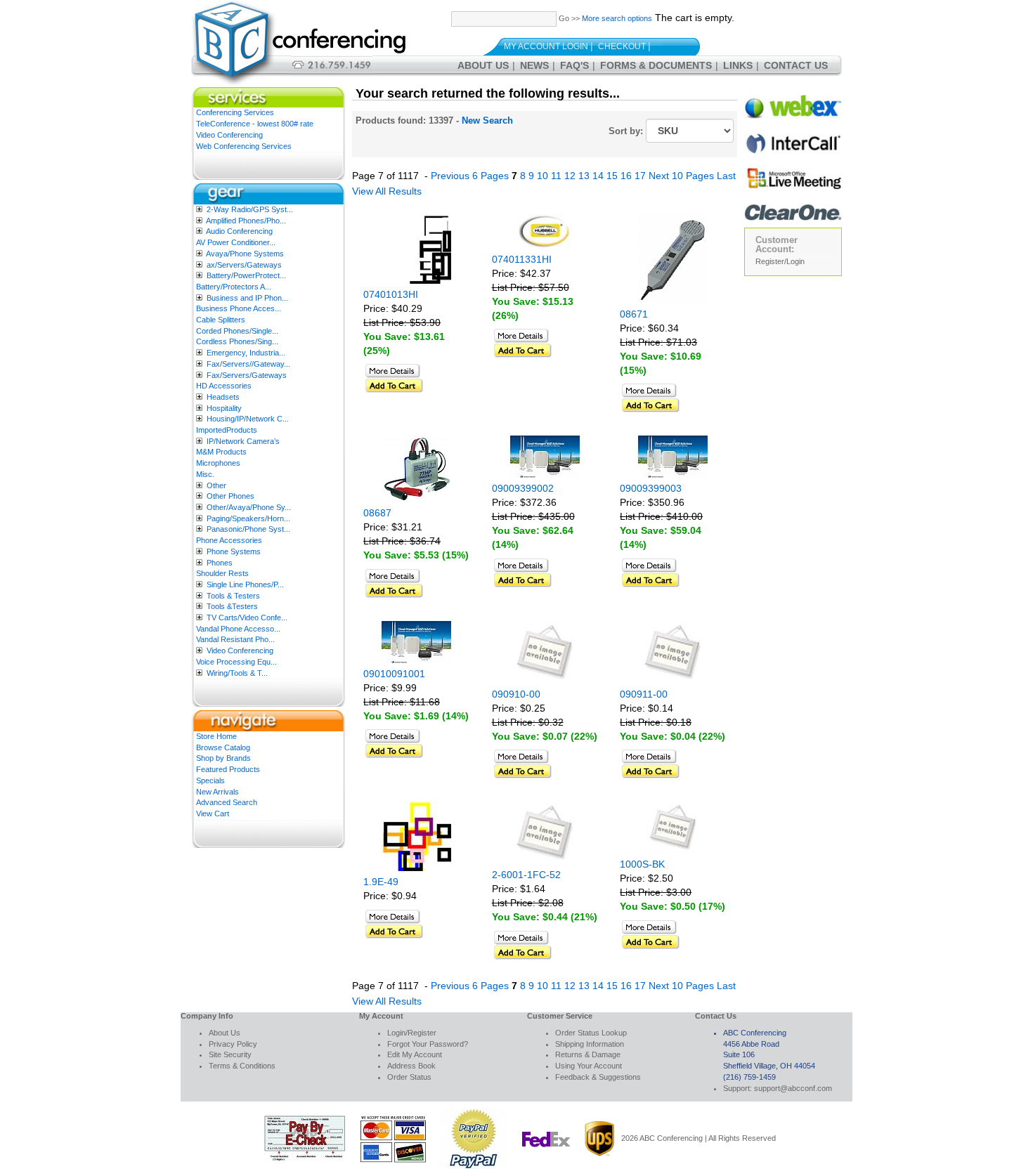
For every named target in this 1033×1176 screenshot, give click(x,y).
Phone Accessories (229, 540)
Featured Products (228, 769)
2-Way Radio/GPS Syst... (250, 209)
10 (542, 175)
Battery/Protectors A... (233, 286)
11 (556, 175)
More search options (617, 18)
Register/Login (780, 261)
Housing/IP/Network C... (248, 418)
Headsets (223, 397)
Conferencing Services (235, 112)
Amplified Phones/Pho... (246, 220)
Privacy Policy (233, 1044)
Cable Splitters (220, 319)
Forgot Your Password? (427, 1044)
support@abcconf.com (793, 1088)
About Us (483, 65)
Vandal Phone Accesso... (238, 629)
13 (584, 175)
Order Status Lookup (591, 1032)
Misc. (205, 474)
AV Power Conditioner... (235, 242)
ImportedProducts (226, 430)
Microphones (218, 463)
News (534, 65)
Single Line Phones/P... (245, 584)
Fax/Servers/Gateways (247, 375)
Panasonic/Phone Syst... (248, 529)
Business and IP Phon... (247, 298)
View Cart (212, 813)
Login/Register (411, 1032)
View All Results (387, 191)
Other (216, 485)
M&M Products (221, 451)
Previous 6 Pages (470, 175)
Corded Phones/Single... (237, 331)
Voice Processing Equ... (236, 662)
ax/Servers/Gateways (244, 265)
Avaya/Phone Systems (245, 253)
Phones (220, 562)
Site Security (230, 1054)
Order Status (409, 1077)
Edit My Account (414, 1054)
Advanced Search (226, 802)
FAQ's (574, 65)
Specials (210, 780)
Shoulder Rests (222, 573)
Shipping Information (589, 1044)
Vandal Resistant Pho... (235, 639)
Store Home (216, 736)
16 (626, 175)
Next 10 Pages (681, 175)
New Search (487, 120)
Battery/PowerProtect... (246, 275)
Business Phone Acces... (238, 308)
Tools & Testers (233, 596)
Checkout (622, 46)
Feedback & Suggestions (598, 1077)
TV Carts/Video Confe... (247, 617)
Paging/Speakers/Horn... (248, 518)
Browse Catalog (223, 747)
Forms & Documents (656, 65)
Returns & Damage (588, 1054)
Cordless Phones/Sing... (237, 341)
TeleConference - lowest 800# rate (254, 123)
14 (598, 175)
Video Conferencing (229, 135)
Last (726, 175)
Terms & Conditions (242, 1065)
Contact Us (796, 65)
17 (640, 175)
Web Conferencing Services (244, 146)
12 (570, 175)
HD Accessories (224, 385)
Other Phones (230, 496)
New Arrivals (217, 792)
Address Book (411, 1065)
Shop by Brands (223, 758)
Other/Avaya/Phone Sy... (249, 507)
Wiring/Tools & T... (237, 673)
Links (738, 65)
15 (612, 175)
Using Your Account (588, 1065)
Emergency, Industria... (246, 352)
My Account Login (546, 46)
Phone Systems (234, 551)
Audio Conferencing (239, 231)
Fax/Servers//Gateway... (248, 364)
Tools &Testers (232, 606)
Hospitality (224, 408)
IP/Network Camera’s (243, 441)
